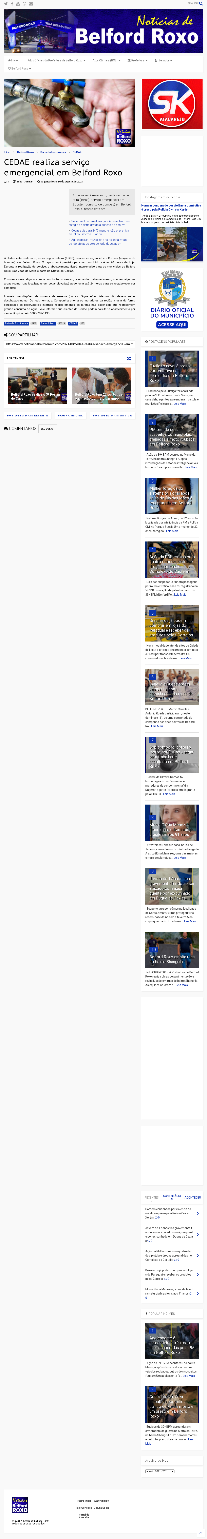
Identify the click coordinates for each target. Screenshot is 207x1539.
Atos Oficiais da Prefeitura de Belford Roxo (55, 60)
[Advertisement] (34, 214)
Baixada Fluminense (53, 152)
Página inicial (70, 415)
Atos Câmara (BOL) (105, 60)
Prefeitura (138, 60)
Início (14, 60)
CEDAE (77, 152)
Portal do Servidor (84, 1516)
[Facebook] (12, 3)
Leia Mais (180, 403)
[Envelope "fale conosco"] (31, 3)
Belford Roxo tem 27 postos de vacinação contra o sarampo (99, 397)
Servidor (163, 60)
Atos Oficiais (101, 1500)
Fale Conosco (84, 1507)
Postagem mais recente (27, 415)
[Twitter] (6, 3)
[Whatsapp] (24, 3)
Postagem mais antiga (112, 415)
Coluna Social (101, 1507)
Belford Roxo (19, 68)
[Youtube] (18, 3)
